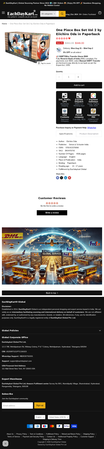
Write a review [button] (52, 213)
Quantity (59, 72)
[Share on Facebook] (57, 177)
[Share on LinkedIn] (65, 177)
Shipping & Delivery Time (52, 439)
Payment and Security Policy (33, 437)
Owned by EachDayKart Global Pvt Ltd (52, 445)
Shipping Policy (89, 434)
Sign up (39, 405)
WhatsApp (91, 128)
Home (4, 24)
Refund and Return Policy (71, 434)
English (38, 417)
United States (57, 417)
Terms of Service (13, 437)
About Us (10, 434)
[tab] (66, 134)
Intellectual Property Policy (68, 437)
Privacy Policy (21, 434)
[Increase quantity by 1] (78, 77)
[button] (62, 38)
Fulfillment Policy (52, 434)
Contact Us (51, 437)
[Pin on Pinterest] (69, 177)
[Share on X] (61, 177)
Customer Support (87, 437)
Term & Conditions (36, 434)
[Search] (62, 14)
